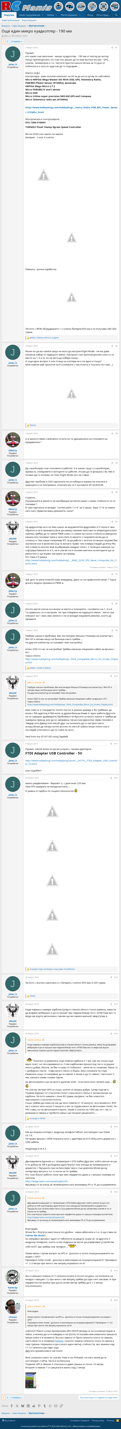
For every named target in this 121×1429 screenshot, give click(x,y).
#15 (116, 1033)
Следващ (15, 41)
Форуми (9, 14)
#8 (116, 603)
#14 (116, 1004)
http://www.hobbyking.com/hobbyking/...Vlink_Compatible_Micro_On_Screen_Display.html (70, 704)
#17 (116, 1156)
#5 (116, 492)
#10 (116, 676)
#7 (116, 574)
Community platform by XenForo (46, 1426)
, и (40, 668)
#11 (116, 743)
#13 (116, 977)
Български (9, 1420)
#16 (116, 1126)
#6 (116, 521)
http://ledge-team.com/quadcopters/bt (46, 1181)
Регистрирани (69, 14)
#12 (116, 777)
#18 (116, 1192)
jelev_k (7, 35)
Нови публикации (10, 20)
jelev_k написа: (34, 682)
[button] (42, 15)
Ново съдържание (29, 14)
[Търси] (116, 15)
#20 (116, 1300)
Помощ (110, 1420)
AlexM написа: (34, 1039)
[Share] (112, 48)
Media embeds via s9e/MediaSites (86, 1426)
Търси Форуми (29, 20)
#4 (116, 463)
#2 (116, 346)
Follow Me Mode (35, 1235)
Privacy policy (98, 1420)
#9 (116, 630)
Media (50, 14)
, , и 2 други (44, 337)
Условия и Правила (79, 1420)
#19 (116, 1270)
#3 (116, 433)
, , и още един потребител (52, 969)
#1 (116, 47)
